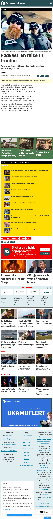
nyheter (10, 238)
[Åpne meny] (51, 3)
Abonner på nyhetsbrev (26, 465)
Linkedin (26, 459)
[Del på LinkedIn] (43, 76)
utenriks (16, 238)
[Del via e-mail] (46, 76)
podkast (5, 165)
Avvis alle (28, 515)
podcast (22, 238)
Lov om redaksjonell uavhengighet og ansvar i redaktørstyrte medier (44, 439)
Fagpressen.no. (6, 509)
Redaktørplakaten (44, 443)
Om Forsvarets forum (26, 436)
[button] (47, 287)
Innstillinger (47, 517)
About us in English (44, 503)
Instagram (26, 455)
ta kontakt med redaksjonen (45, 465)
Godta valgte (19, 515)
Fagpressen (45, 494)
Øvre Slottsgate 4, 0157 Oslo (9, 451)
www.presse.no (44, 489)
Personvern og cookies (26, 449)
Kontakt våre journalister (9, 439)
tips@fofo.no (10, 436)
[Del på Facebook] (38, 76)
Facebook (26, 452)
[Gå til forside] (13, 3)
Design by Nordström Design (44, 506)
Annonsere (26, 439)
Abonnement (26, 442)
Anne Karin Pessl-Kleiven (9, 444)
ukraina (28, 238)
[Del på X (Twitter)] (40, 76)
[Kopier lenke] (48, 76)
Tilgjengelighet (26, 445)
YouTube (26, 462)
